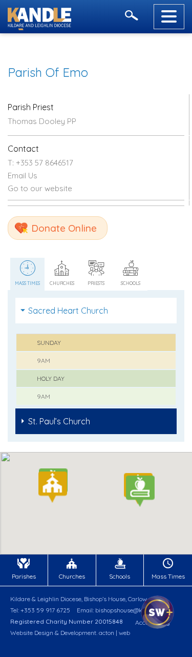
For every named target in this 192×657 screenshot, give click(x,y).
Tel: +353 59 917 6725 (40, 610)
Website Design (31, 633)
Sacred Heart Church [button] (68, 310)
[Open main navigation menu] (169, 16)
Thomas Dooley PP (42, 121)
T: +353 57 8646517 (40, 163)
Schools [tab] (130, 283)
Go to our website (40, 188)
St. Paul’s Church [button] (59, 421)
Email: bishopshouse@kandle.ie (120, 610)
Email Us (22, 175)
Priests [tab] (96, 283)
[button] (140, 491)
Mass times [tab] (27, 283)
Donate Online (64, 228)
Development (78, 633)
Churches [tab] (62, 283)
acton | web (114, 633)
